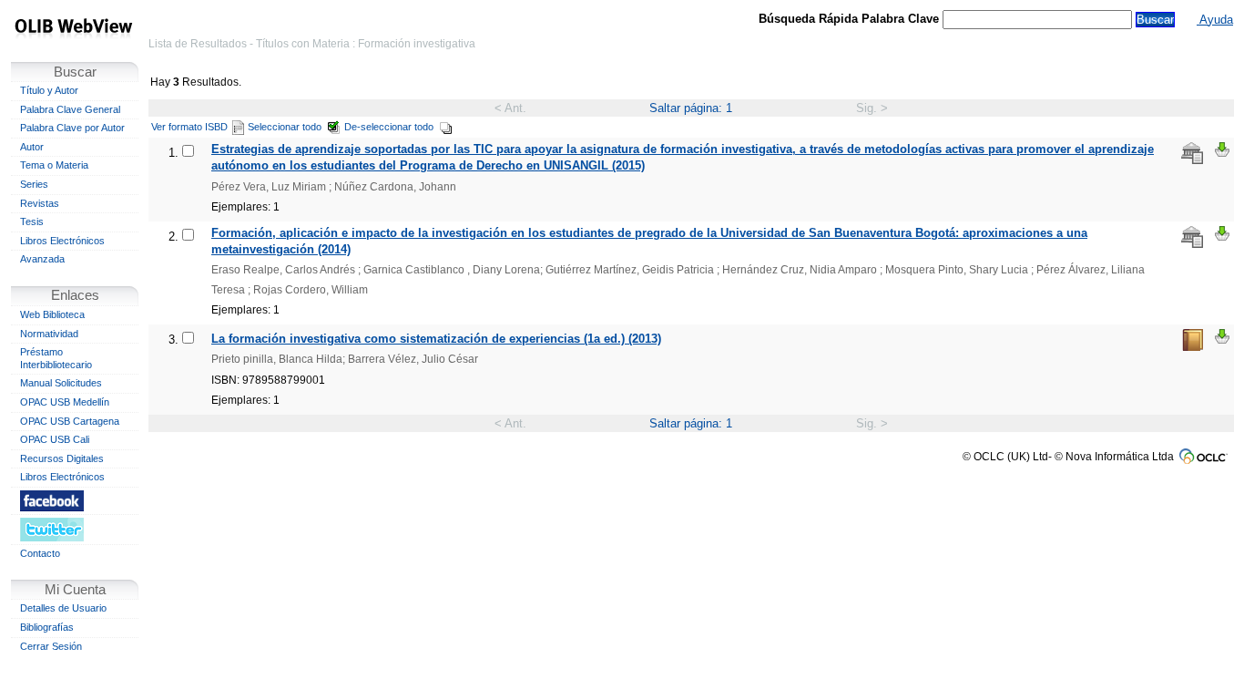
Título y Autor (49, 90)
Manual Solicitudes (61, 382)
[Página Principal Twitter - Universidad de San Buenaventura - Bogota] (74, 529)
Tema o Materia (54, 165)
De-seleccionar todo (388, 126)
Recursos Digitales (62, 458)
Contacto (40, 553)
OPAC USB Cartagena (69, 421)
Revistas (39, 203)
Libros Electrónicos (62, 240)
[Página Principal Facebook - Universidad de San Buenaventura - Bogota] (74, 500)
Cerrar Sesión (51, 646)
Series (34, 184)
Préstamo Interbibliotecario (56, 358)
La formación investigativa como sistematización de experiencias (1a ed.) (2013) (436, 338)
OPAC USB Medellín (64, 401)
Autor (32, 146)
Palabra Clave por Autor (72, 127)
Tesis (32, 221)
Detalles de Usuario (63, 607)
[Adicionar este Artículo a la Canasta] (1222, 149)
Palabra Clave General (70, 109)
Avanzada (42, 258)
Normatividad (49, 333)
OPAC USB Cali (54, 439)
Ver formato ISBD (189, 126)
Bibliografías (47, 627)
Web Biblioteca (52, 314)
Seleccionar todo (284, 126)
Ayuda (1215, 19)
